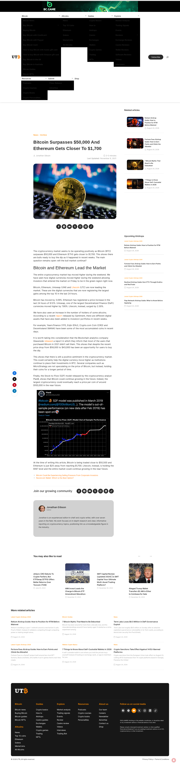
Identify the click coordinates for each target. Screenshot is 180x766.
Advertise (53, 88)
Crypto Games (95, 50)
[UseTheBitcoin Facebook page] (123, 710)
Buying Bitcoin (29, 30)
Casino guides (42, 720)
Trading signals (63, 713)
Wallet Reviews (122, 50)
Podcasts (27, 83)
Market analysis (63, 709)
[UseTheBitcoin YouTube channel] (134, 710)
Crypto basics (42, 709)
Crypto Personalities (32, 98)
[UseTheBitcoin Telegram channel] (128, 710)
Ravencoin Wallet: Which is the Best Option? (55, 478)
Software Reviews (123, 54)
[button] (59, 16)
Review (60, 720)
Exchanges (94, 40)
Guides (91, 16)
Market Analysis (123, 20)
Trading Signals (122, 25)
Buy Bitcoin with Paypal (33, 40)
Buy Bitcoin (28, 25)
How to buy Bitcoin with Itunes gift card (40, 50)
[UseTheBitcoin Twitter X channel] (139, 710)
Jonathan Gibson (43, 155)
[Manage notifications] (174, 760)
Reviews (119, 35)
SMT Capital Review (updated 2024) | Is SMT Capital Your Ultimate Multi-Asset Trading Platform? (108, 579)
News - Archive (40, 135)
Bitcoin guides (21, 716)
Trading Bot (62, 733)
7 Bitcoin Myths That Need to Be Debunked (152, 163)
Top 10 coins (20, 736)
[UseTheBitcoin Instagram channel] (144, 710)
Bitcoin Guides (29, 69)
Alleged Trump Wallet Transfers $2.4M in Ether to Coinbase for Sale (140, 591)
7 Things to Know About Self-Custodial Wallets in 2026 (153, 182)
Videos (119, 59)
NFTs (91, 59)
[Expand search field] (167, 58)
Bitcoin (25, 16)
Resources (26, 78)
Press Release (55, 83)
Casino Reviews (122, 45)
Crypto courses (84, 713)
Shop (77, 78)
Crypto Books (29, 93)
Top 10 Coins (68, 25)
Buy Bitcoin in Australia (33, 64)
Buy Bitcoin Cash (30, 45)
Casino (92, 35)
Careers (102, 713)
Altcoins (65, 16)
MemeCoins (68, 40)
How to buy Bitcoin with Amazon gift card (41, 54)
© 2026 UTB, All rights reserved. (23, 759)
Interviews (120, 64)
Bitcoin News (28, 20)
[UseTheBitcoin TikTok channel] (155, 710)
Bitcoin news (20, 709)
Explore (117, 16)
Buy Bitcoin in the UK (32, 59)
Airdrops (93, 30)
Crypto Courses (30, 88)
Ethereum (67, 30)
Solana (66, 35)
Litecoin (75, 287)
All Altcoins (67, 45)
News (65, 20)
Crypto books (84, 716)
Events (118, 30)
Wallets (92, 45)
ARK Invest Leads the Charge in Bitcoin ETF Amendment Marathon (75, 591)
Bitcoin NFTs (28, 74)
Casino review (63, 723)
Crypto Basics (95, 20)
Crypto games (42, 730)
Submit (51, 78)
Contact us (103, 723)
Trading (92, 54)
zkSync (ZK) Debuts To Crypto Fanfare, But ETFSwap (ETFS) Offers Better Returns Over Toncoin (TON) (43, 579)
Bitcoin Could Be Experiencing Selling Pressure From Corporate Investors (67, 475)
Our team (103, 709)
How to (92, 25)
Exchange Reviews (124, 40)
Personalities (83, 720)
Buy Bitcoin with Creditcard (35, 35)
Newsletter (103, 716)
